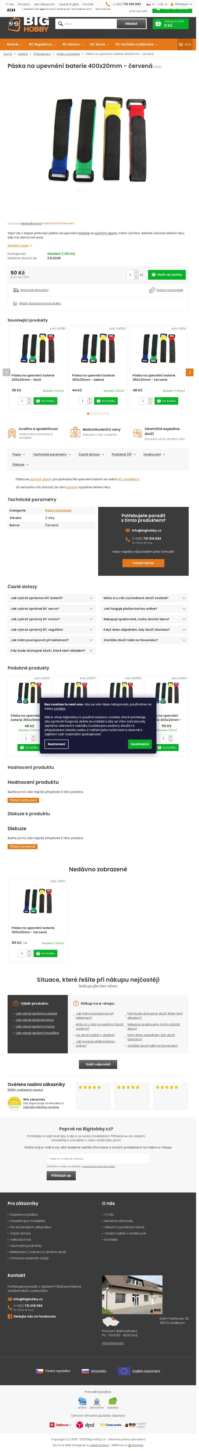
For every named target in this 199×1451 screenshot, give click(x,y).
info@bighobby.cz (146, 530)
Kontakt (88, 4)
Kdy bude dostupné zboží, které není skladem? (48, 650)
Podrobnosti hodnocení (58, 223)
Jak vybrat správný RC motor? (35, 619)
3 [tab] (94, 413)
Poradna (24, 4)
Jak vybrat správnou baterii (36, 1013)
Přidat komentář (22, 846)
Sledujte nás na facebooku (34, 1316)
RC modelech (128, 479)
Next (190, 372)
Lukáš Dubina (99, 1445)
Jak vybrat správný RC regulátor (37, 629)
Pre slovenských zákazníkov (30, 1227)
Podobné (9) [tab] (122, 454)
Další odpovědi (98, 1064)
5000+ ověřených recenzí (25, 1090)
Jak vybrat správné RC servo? (35, 608)
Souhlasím (140, 744)
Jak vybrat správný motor (35, 1026)
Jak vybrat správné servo (35, 1020)
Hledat (131, 23)
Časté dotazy (89, 454)
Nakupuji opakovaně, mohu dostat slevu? (136, 619)
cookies (59, 708)
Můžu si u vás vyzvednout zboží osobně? (136, 598)
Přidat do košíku (167, 275)
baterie (84, 233)
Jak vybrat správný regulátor (37, 1033)
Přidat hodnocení (23, 800)
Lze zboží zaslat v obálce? (95, 1035)
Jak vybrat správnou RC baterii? (37, 598)
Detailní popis (18, 245)
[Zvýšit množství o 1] (136, 272)
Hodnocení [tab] (152, 454)
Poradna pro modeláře (27, 1221)
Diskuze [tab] (18, 464)
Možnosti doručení (34, 290)
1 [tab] (88, 413)
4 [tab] (98, 413)
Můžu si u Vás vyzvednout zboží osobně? (99, 1026)
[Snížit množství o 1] (136, 277)
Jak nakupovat (44, 4)
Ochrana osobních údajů (29, 1258)
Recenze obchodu (119, 1221)
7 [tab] (108, 413)
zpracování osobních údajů (99, 1166)
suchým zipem (106, 233)
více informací (113, 1343)
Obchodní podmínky (26, 1246)
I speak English (68, 4)
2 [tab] (91, 413)
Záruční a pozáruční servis (124, 1227)
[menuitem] (15, 44)
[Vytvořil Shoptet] (129, 1445)
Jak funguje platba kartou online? (130, 608)
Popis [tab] (16, 454)
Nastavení (56, 744)
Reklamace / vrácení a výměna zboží (38, 1252)
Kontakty (111, 1240)
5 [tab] (101, 413)
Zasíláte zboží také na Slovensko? (131, 640)
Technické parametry (50, 454)
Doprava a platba (24, 1214)
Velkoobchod (20, 1240)
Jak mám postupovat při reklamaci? (40, 640)
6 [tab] (104, 413)
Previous (6, 372)
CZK (160, 4)
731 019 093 (152, 538)
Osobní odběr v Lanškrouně (125, 1233)
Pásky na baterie (58, 510)
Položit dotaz (143, 563)
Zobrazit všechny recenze (41, 1107)
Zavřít (29, 299)
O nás (10, 4)
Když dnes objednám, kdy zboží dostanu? (137, 629)
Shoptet (137, 1445)
